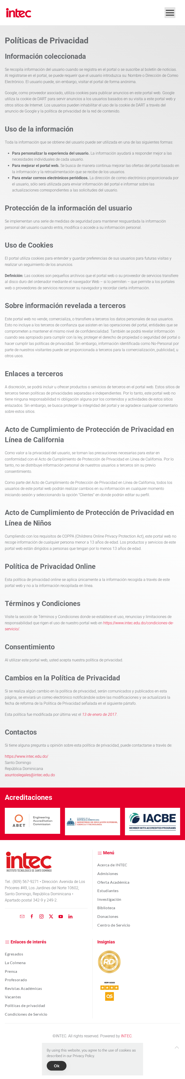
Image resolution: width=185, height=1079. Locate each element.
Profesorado (16, 979)
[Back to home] (19, 13)
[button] (176, 1047)
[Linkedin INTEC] (70, 916)
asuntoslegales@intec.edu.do (30, 775)
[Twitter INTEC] (51, 916)
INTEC (126, 1036)
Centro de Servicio (113, 925)
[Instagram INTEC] (41, 916)
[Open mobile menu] (170, 12)
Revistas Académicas (23, 988)
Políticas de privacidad (25, 1005)
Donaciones (108, 916)
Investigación (109, 899)
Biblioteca (106, 907)
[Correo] (22, 916)
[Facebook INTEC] (31, 916)
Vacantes (13, 996)
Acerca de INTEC (112, 864)
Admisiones (107, 873)
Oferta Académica (113, 882)
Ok (56, 1065)
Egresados (14, 954)
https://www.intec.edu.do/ (26, 756)
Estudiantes (108, 890)
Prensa (11, 971)
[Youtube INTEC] (60, 916)
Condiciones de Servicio (26, 1014)
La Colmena (15, 962)
